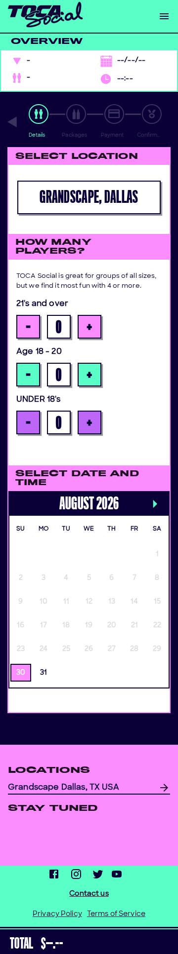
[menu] (164, 16)
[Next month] (155, 505)
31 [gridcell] (43, 673)
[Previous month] (13, 494)
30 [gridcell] (21, 673)
